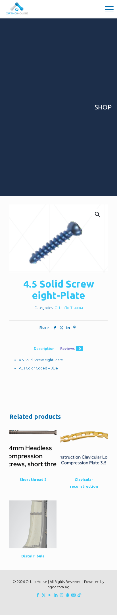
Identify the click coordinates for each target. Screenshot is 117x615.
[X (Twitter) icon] (43, 595)
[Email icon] (73, 595)
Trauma (76, 308)
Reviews (70, 348)
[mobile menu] (109, 8)
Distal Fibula (33, 556)
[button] (97, 214)
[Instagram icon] (61, 595)
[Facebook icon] (37, 595)
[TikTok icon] (79, 595)
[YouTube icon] (49, 595)
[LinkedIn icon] (55, 595)
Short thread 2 (33, 479)
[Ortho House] (17, 8)
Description (44, 348)
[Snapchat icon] (67, 595)
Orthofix (62, 308)
